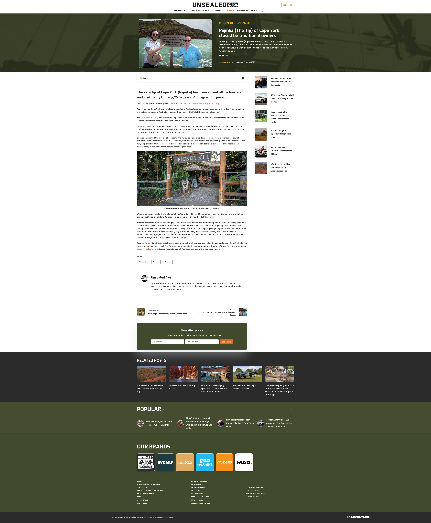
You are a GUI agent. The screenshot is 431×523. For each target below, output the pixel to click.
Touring (167, 262)
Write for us (142, 503)
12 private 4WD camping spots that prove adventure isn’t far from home (214, 388)
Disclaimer (195, 491)
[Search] (262, 11)
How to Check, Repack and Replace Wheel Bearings (159, 423)
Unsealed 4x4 (224, 62)
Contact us (142, 487)
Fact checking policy (200, 497)
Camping (216, 10)
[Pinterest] (223, 55)
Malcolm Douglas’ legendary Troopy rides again (280, 133)
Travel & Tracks (242, 23)
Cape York (143, 262)
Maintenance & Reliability (255, 494)
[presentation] (261, 82)
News (156, 262)
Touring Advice (226, 23)
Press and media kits (145, 494)
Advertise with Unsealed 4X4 (148, 484)
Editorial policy (197, 494)
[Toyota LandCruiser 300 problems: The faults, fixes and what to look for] (260, 423)
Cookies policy (197, 484)
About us (140, 481)
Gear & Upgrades (199, 10)
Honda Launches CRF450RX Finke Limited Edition (281, 150)
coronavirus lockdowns (147, 249)
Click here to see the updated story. (203, 103)
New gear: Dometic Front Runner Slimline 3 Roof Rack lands (281, 81)
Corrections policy (199, 487)
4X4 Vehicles (180, 10)
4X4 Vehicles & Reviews (254, 488)
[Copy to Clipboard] (230, 55)
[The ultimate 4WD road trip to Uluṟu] (183, 374)
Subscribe (287, 5)
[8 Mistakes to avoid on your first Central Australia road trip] (151, 374)
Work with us (142, 500)
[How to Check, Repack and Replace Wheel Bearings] (140, 423)
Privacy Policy (197, 500)
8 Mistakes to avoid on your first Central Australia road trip (280, 167)
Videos (254, 10)
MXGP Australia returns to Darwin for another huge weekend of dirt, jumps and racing (199, 423)
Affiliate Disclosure (199, 481)
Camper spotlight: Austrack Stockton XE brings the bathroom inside (280, 117)
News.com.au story (149, 117)
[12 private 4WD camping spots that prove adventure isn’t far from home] (215, 374)
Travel (229, 10)
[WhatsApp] (227, 55)
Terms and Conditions (200, 503)
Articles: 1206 (155, 295)
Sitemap (140, 497)
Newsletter (242, 10)
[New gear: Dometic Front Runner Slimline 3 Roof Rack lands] (220, 423)
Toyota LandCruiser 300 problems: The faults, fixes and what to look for (279, 423)
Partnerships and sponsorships (150, 491)
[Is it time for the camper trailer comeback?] (247, 374)
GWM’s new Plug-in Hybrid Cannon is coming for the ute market (282, 98)
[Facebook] (220, 55)
